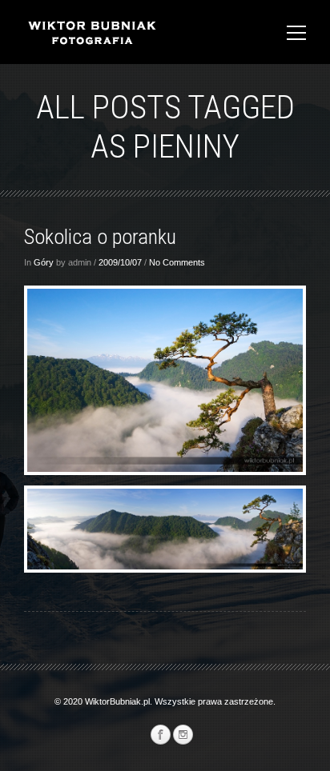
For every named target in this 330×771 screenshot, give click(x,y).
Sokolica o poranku (100, 237)
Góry (44, 262)
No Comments (177, 262)
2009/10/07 (120, 262)
